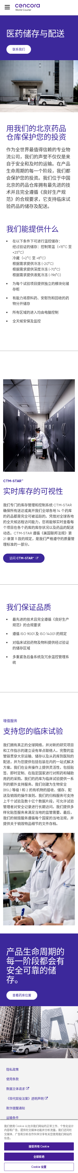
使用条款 (12, 1079)
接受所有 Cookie (39, 1146)
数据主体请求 (15, 1089)
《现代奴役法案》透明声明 (25, 1099)
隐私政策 (12, 1069)
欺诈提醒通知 (15, 1108)
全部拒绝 (39, 1156)
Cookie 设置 (38, 1166)
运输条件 (12, 1118)
